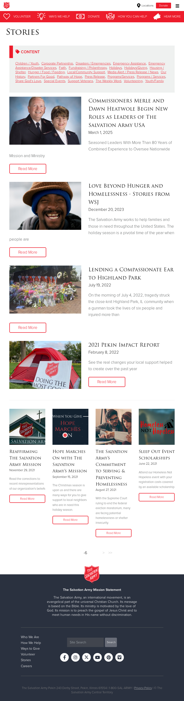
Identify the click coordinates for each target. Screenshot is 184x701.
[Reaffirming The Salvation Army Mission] (27, 427)
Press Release (95, 77)
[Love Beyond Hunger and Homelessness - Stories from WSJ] (45, 206)
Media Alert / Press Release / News (133, 72)
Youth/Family (154, 81)
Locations (147, 5)
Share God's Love (28, 81)
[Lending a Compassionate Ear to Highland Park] (45, 290)
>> (110, 552)
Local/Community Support (86, 72)
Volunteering (133, 81)
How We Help (31, 643)
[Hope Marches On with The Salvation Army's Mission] (70, 427)
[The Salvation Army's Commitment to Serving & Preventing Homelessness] (114, 427)
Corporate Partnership (57, 63)
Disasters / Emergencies (93, 63)
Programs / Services (151, 77)
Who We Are (30, 637)
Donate (163, 5)
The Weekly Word (108, 81)
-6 (85, 552)
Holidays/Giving (135, 68)
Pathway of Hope (69, 77)
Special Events (54, 81)
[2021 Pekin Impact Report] (45, 365)
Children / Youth (27, 63)
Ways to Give (30, 649)
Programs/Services (121, 77)
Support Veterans (80, 81)
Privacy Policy (143, 688)
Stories (26, 660)
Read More (27, 168)
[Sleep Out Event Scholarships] (157, 427)
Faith (62, 68)
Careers (26, 666)
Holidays (115, 68)
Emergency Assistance (129, 63)
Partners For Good (41, 77)
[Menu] (176, 5)
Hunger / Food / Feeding (46, 72)
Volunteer (28, 654)
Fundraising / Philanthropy (88, 68)
